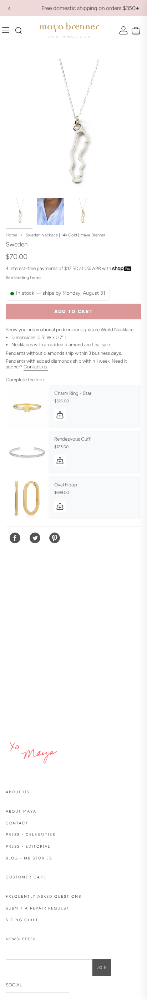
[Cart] (135, 31)
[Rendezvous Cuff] (27, 452)
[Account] (122, 30)
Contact (17, 823)
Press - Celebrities (30, 834)
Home (11, 234)
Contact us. (36, 366)
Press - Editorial (28, 846)
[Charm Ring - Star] (27, 406)
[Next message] (137, 8)
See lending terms (23, 277)
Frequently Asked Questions (43, 896)
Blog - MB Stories (29, 858)
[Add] (60, 415)
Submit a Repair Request (37, 908)
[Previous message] (9, 8)
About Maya (21, 811)
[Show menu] (7, 30)
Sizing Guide (22, 920)
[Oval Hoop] (27, 497)
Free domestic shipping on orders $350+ (73, 8)
